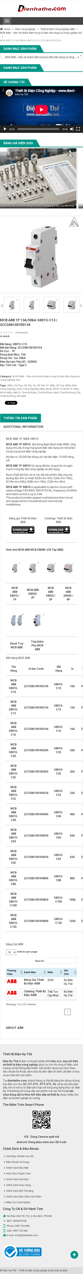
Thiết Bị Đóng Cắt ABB (13, 396)
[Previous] (8, 178)
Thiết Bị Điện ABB (48, 392)
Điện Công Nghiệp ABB (30, 388)
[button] (21, 972)
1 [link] (67, 1011)
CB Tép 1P (29, 385)
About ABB (14, 1028)
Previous (2, 305)
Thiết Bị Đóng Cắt (70, 392)
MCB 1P (57, 388)
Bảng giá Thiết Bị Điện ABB (23, 520)
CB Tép (18, 385)
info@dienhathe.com (26, 1235)
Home (7, 29)
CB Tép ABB (63, 385)
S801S (16, 392)
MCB (49, 388)
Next (81, 305)
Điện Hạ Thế (9, 1270)
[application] (41, 109)
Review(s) (21, 332)
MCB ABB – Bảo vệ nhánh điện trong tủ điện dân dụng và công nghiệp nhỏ (41, 32)
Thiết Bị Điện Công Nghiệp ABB (57, 29)
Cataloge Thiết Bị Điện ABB (58, 520)
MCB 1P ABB (71, 388)
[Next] (75, 178)
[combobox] (41, 55)
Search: (40, 960)
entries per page (27, 951)
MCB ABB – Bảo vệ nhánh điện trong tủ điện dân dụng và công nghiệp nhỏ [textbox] (42, 57)
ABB (9, 385)
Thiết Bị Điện (28, 392)
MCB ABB (6, 392)
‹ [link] (60, 1011)
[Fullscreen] (78, 129)
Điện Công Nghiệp (25, 29)
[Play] (5, 129)
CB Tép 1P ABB (46, 385)
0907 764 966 (22, 1225)
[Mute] (72, 129)
